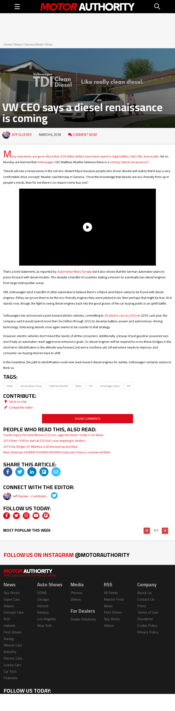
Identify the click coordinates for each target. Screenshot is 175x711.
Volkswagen (45, 162)
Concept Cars (14, 612)
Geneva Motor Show (38, 44)
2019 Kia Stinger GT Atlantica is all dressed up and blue (40, 446)
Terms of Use (147, 612)
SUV (7, 618)
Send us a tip (17, 401)
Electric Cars (13, 658)
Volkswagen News (110, 385)
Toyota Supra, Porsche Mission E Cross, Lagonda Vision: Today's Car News (53, 435)
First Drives (13, 632)
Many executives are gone (24, 156)
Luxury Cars (12, 664)
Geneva (43, 612)
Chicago (43, 599)
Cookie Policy (147, 625)
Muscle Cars (13, 645)
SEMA (42, 592)
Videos (9, 605)
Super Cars (12, 599)
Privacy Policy (147, 632)
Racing (9, 638)
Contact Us (145, 599)
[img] (7, 471)
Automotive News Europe (74, 271)
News (18, 44)
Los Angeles (46, 618)
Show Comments (87, 419)
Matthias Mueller (58, 385)
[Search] (157, 6)
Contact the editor (20, 407)
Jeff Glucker (22, 134)
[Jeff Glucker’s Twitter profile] (51, 496)
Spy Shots (12, 592)
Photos (76, 592)
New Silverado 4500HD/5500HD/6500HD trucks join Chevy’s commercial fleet (56, 452)
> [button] (165, 531)
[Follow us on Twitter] (16, 515)
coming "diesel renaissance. (129, 162)
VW (129, 385)
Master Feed (114, 599)
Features (11, 677)
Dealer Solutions (83, 619)
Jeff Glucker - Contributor (30, 496)
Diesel (9, 385)
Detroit (43, 605)
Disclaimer (145, 618)
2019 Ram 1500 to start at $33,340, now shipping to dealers (44, 441)
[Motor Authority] (87, 6)
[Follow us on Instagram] (26, 515)
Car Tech (10, 671)
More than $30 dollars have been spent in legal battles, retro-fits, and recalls (102, 156)
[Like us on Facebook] (6, 515)
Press (141, 605)
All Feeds (111, 592)
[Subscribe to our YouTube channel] (36, 515)
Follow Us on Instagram (67, 554)
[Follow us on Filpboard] (45, 515)
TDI (91, 385)
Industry (10, 651)
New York (44, 625)
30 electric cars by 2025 (120, 315)
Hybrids (9, 625)
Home (8, 44)
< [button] (147, 531)
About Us (144, 592)
